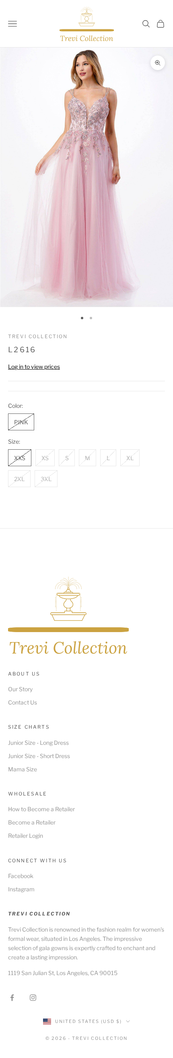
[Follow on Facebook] (12, 998)
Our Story (20, 689)
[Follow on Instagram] (33, 998)
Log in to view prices (34, 366)
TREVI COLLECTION (38, 336)
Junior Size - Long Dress (38, 742)
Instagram (21, 889)
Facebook (20, 875)
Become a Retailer (32, 822)
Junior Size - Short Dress (39, 755)
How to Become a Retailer (41, 809)
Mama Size (22, 769)
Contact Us (22, 702)
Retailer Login (25, 835)
